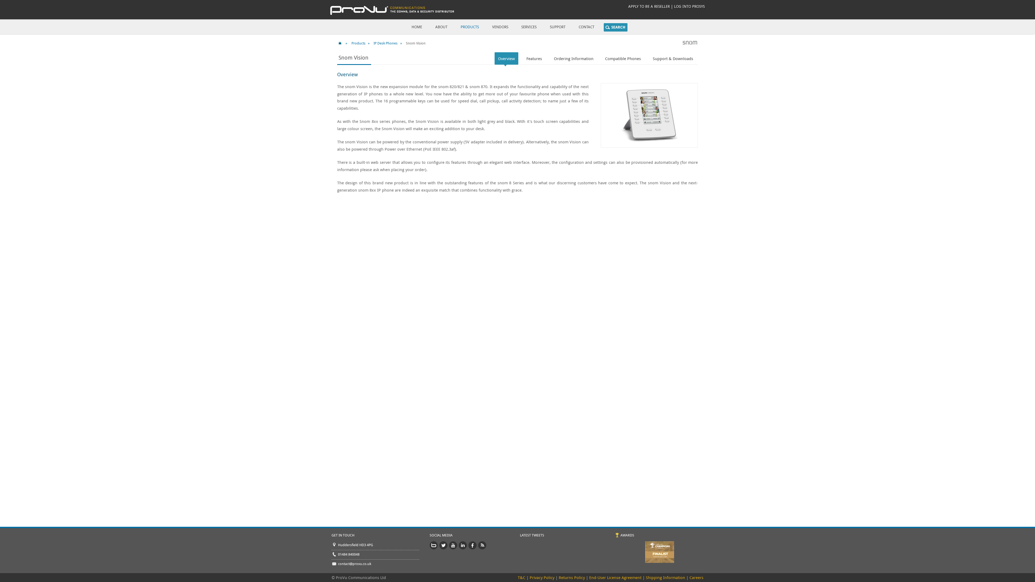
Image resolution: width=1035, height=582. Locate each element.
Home (417, 26)
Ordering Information (574, 58)
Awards (627, 535)
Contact (586, 26)
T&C (521, 577)
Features (534, 58)
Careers (696, 577)
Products (470, 26)
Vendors (500, 26)
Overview (506, 58)
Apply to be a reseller (649, 6)
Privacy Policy (542, 577)
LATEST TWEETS (532, 535)
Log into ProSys (689, 6)
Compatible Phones (623, 58)
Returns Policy (572, 577)
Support (557, 26)
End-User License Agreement (615, 577)
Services (529, 26)
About (441, 26)
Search (618, 27)
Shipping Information (665, 577)
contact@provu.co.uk (354, 563)
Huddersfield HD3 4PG (355, 544)
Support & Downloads (673, 58)
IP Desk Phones (386, 43)
